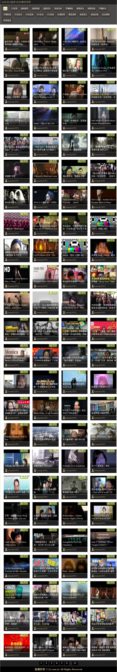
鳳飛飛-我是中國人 (71, 492)
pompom (95, 597)
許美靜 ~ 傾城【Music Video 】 (75, 95)
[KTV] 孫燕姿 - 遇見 (100, 466)
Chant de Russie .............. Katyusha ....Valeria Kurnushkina (73, 201)
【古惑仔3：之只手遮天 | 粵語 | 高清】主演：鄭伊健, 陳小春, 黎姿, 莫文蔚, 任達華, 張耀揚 (103, 359)
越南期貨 (36, 9)
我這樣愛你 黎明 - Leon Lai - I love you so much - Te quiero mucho (103, 491)
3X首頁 (14, 9)
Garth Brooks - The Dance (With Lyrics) (15, 543)
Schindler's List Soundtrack (74, 466)
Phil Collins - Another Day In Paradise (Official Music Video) (103, 201)
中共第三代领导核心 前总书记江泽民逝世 (74, 411)
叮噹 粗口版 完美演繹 (14, 466)
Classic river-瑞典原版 (72, 150)
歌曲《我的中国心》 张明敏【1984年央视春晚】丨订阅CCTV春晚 (46, 359)
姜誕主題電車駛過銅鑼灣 (102, 624)
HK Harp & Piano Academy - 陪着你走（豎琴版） (103, 43)
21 (75, 662)
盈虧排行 (47, 9)
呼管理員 (7, 20)
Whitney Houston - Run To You (16, 438)
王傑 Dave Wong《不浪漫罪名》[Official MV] (103, 69)
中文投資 (29, 15)
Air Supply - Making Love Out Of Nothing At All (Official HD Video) (44, 96)
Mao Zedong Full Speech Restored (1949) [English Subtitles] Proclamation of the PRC (46, 649)
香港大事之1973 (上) (43, 466)
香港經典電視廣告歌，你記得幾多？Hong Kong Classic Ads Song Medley (103, 280)
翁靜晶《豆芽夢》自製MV (16, 97)
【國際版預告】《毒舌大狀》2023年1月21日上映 (45, 543)
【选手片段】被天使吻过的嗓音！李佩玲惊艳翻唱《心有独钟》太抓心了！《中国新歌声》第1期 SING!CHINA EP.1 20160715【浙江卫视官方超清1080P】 (17, 333)
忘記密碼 (106, 15)
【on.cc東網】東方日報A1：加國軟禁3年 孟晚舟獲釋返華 (17, 412)
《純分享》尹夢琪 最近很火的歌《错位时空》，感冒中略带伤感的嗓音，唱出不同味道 (103, 175)
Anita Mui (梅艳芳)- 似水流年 (74, 43)
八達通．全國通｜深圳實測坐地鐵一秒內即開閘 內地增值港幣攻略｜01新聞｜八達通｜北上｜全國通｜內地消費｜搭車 (75, 333)
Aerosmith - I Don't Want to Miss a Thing (16, 280)
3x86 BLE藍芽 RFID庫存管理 (16, 2)
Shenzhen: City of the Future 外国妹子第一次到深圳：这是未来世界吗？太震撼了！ (103, 96)
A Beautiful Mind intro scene (45, 176)
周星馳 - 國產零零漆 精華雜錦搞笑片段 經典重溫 (103, 648)
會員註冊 (94, 15)
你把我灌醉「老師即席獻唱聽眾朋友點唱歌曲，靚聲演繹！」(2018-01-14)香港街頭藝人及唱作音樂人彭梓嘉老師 (103, 306)
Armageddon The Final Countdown (72, 543)
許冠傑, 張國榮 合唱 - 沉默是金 (45, 517)
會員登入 (83, 15)
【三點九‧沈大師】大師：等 (17, 492)
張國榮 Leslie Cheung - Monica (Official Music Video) (14, 359)
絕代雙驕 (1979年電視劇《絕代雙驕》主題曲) (73, 359)
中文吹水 (18, 15)
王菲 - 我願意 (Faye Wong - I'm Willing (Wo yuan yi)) (16, 517)
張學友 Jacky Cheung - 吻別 (103, 255)
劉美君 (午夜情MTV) (100, 387)
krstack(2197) (13, 49)
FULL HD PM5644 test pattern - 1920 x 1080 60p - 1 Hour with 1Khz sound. (75, 254)
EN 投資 (50, 15)
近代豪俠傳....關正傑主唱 (74, 439)
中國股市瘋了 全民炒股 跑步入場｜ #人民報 (45, 622)
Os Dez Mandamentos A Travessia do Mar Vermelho (16, 569)
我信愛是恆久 (11, 202)
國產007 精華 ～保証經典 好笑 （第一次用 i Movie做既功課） (75, 649)
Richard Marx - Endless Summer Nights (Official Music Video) (73, 517)
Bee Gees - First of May (14, 71)
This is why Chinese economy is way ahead (17, 596)
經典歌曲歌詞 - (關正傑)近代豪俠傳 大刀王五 (16, 253)
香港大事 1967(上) (99, 150)
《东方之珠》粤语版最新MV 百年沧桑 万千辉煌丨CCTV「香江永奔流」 (45, 148)
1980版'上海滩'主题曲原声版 (45, 490)
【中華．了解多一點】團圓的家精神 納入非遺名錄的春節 (103, 333)
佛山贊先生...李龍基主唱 (73, 176)
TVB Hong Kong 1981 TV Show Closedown (73, 596)
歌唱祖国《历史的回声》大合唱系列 (17, 648)
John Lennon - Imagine (14, 387)
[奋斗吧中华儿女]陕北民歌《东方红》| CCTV (45, 332)
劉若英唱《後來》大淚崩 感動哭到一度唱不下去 (17, 43)
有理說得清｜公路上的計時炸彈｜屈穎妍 (17, 622)
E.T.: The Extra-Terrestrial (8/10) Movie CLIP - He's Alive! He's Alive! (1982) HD (75, 306)
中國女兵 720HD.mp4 (14, 229)
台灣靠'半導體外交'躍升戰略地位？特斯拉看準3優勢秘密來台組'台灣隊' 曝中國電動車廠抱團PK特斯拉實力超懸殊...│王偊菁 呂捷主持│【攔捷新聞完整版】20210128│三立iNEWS (103, 570)
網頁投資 (91, 9)
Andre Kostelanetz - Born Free (101, 438)
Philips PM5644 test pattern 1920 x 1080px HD (102, 227)
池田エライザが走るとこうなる (17, 122)
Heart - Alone (68, 571)
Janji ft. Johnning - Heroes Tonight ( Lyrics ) (102, 543)
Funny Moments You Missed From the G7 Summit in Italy (46, 227)
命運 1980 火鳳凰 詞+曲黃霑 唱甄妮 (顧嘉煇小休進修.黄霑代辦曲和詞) (46, 69)
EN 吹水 (40, 15)
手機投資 (7, 15)
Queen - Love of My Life (44, 123)
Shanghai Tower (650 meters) (46, 281)
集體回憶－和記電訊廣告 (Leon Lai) (74, 385)
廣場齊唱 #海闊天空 (100, 413)
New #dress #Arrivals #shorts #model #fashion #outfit (103, 122)
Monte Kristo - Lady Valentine (46, 413)
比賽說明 (61, 15)
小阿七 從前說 (69, 624)
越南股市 (25, 9)
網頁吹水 (80, 9)
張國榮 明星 (10, 176)
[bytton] (5, 8)
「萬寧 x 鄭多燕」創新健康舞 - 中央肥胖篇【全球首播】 (46, 385)
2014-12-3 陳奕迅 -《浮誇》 (46, 202)
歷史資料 (72, 15)
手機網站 (69, 9)
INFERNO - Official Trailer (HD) (45, 43)
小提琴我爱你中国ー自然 (45, 439)
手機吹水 (102, 9)
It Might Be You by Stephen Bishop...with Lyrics (16, 306)
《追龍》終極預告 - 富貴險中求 (74, 122)
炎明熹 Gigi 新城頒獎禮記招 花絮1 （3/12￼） (17, 148)
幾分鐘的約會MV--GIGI (73, 281)
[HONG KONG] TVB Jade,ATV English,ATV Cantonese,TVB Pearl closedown (100, 517)
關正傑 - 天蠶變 (69, 71)
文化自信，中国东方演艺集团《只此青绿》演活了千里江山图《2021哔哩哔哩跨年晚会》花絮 (75, 227)
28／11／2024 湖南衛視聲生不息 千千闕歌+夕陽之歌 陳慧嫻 (46, 306)
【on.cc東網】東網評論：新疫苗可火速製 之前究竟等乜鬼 (46, 570)
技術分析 (58, 9)
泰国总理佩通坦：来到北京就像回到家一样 (46, 596)
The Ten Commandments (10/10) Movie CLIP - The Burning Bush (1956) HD (44, 254)
